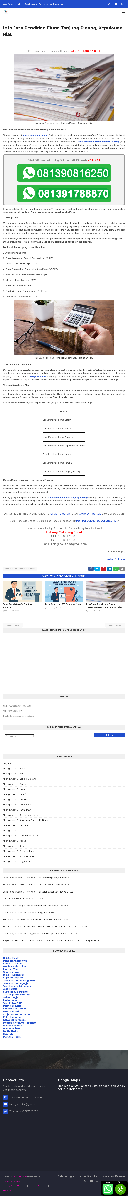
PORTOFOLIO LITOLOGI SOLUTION (97, 521)
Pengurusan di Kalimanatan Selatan (22, 815)
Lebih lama (114, 625)
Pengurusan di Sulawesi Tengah (20, 851)
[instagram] (109, 3)
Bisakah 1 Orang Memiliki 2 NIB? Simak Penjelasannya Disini (35, 919)
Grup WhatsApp (90, 513)
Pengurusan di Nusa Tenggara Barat (22, 835)
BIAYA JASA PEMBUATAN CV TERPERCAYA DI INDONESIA (36, 884)
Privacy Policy (9, 1186)
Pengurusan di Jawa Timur (17, 809)
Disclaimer (22, 1186)
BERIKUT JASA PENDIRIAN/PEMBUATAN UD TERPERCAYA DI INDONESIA (45, 926)
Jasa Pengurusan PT (12, 4)
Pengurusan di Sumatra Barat (19, 856)
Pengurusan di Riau (14, 846)
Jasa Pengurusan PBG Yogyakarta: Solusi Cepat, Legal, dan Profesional (41, 933)
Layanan (8, 763)
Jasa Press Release (113, 1176)
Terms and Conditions (38, 1186)
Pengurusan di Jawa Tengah (18, 804)
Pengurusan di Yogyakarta (17, 861)
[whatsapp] (122, 3)
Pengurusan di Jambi (15, 794)
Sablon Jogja (66, 1176)
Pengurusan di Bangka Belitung (20, 779)
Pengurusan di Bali (13, 773)
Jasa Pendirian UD (33, 4)
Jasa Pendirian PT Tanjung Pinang (64, 604)
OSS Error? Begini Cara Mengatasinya (23, 898)
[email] (115, 3)
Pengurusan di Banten (15, 784)
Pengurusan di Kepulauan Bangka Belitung (26, 820)
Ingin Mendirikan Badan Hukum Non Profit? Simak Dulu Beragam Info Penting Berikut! (51, 940)
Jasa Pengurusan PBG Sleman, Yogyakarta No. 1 (29, 912)
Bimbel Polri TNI (88, 1176)
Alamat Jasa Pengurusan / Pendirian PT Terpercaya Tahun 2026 (37, 905)
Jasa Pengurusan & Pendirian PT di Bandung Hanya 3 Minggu (36, 877)
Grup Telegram (60, 513)
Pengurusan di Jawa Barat (17, 799)
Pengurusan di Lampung (16, 825)
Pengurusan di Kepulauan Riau (20, 568)
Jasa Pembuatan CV (53, 4)
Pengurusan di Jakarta (15, 789)
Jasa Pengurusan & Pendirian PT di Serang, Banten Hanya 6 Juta (38, 891)
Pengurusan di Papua (15, 840)
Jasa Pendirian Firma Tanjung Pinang (98, 141)
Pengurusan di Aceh (14, 768)
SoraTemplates (20, 1176)
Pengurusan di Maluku (15, 830)
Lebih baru (13, 625)
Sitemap (7, 1190)
